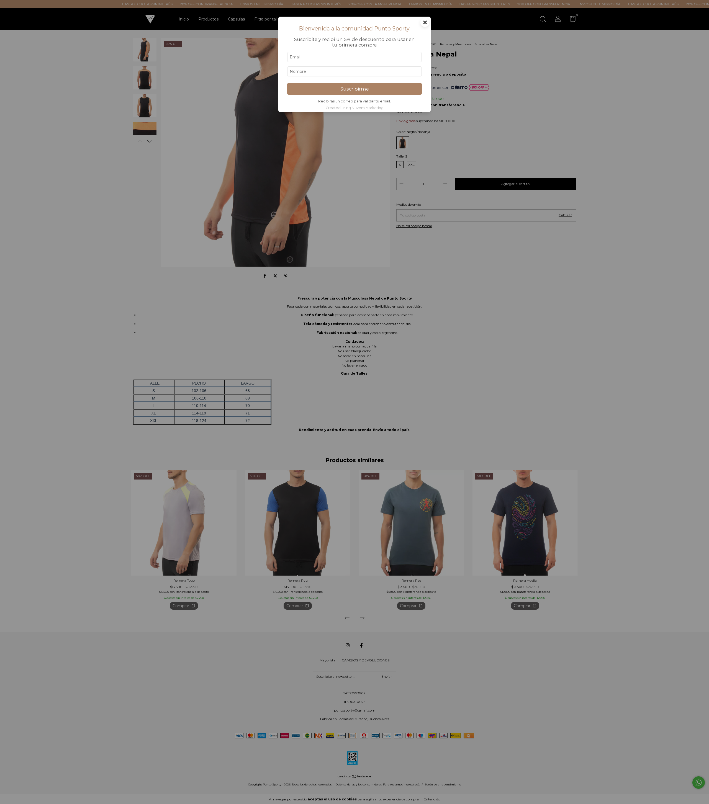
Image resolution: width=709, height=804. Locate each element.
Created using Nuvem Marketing (355, 108)
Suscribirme (354, 89)
